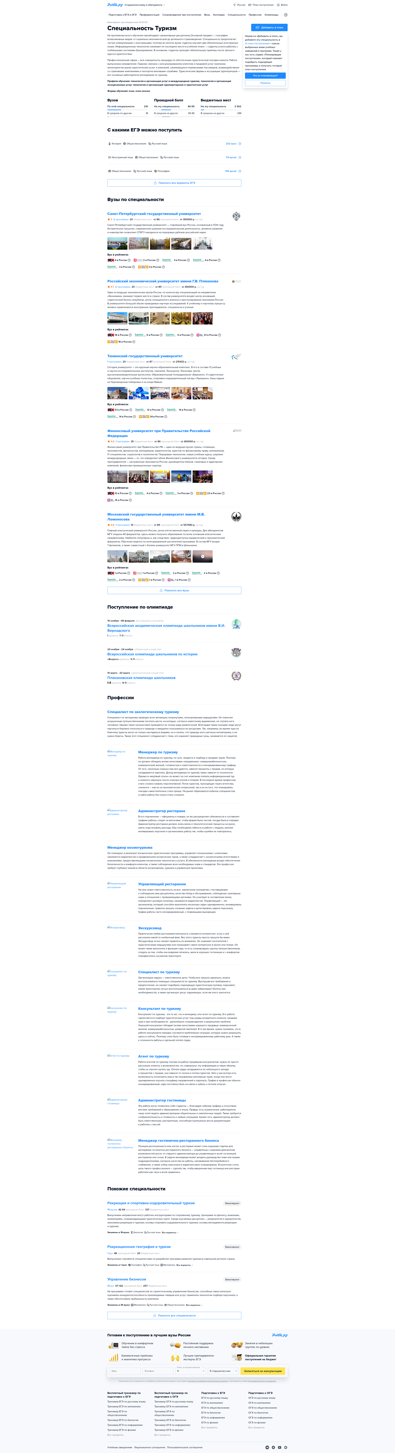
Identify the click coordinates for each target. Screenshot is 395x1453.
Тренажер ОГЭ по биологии (170, 1420)
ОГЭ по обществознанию (262, 1407)
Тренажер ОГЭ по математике (171, 1406)
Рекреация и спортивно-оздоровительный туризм (151, 1203)
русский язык (159, 143)
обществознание (136, 143)
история (116, 143)
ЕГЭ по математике (212, 1402)
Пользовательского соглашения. (262, 1381)
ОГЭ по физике (257, 1422)
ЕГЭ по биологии (211, 1412)
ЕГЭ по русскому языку (214, 1397)
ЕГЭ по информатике (213, 1417)
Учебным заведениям (119, 1447)
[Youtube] (279, 1447)
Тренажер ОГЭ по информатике (172, 1425)
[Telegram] (273, 1447)
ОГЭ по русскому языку (261, 1397)
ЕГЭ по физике (209, 1422)
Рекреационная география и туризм (139, 1247)
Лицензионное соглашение (149, 1447)
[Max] (286, 1447)
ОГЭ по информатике (260, 1417)
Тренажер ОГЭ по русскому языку (173, 1401)
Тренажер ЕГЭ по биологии (122, 1420)
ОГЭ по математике (259, 1402)
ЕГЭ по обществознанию (215, 1407)
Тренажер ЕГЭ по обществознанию (117, 1413)
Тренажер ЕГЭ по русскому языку (126, 1401)
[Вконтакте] (267, 1447)
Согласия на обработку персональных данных (208, 1381)
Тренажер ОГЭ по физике (168, 1430)
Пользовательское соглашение (185, 1447)
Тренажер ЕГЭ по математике (124, 1406)
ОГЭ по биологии (258, 1412)
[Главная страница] (115, 5)
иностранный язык (122, 157)
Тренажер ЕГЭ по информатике (125, 1425)
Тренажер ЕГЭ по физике (121, 1430)
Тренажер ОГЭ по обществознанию (164, 1413)
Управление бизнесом (126, 1279)
